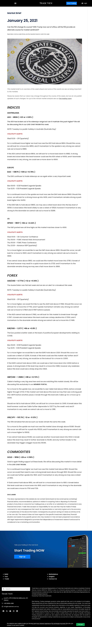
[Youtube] (10, 611)
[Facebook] (3, 611)
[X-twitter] (6, 611)
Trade (7, 579)
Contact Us (53, 579)
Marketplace (53, 574)
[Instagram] (13, 611)
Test (6, 576)
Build (6, 574)
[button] (15, 3)
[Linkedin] (17, 611)
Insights (52, 576)
